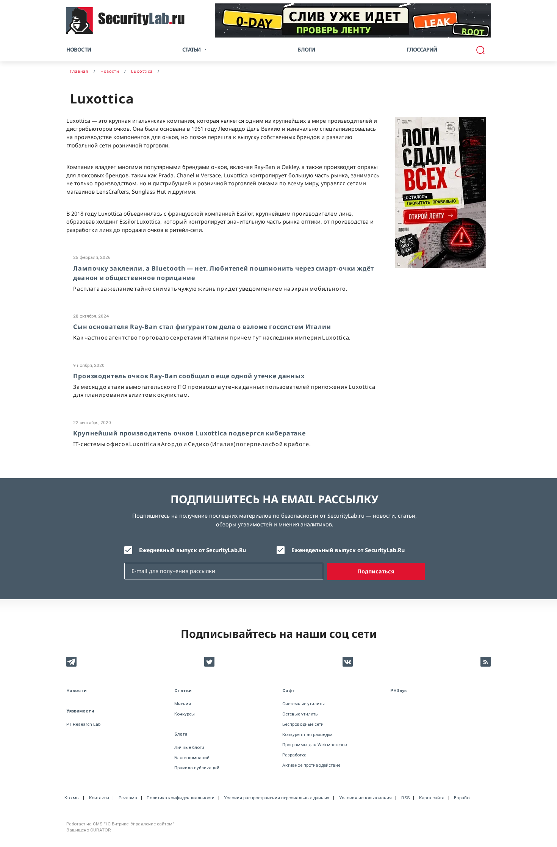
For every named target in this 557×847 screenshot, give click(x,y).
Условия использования (365, 797)
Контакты (99, 797)
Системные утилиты (303, 703)
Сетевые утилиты (300, 714)
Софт (288, 690)
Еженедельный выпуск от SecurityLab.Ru (348, 550)
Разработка (294, 755)
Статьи (182, 690)
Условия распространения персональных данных (276, 797)
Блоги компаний (192, 757)
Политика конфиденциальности (180, 797)
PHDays (398, 690)
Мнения (182, 703)
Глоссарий (422, 49)
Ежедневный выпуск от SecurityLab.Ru (192, 550)
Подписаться (375, 571)
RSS (405, 797)
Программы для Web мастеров (314, 744)
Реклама (128, 797)
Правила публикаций (196, 767)
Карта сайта (431, 797)
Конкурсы (184, 714)
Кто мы (72, 797)
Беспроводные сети (303, 724)
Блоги (306, 49)
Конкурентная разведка (307, 734)
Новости (78, 49)
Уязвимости (80, 711)
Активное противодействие (311, 765)
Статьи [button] (191, 49)
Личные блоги (189, 747)
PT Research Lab (83, 724)
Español (462, 797)
